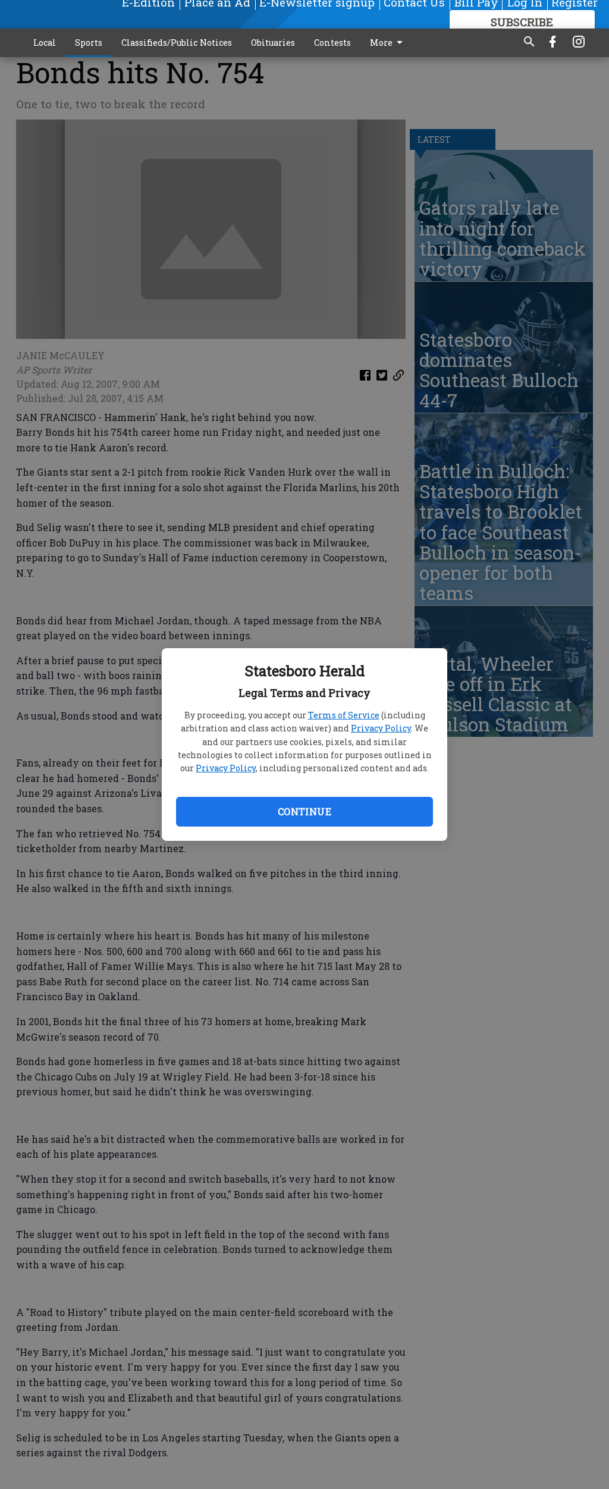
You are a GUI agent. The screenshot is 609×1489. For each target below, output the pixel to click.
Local (44, 42)
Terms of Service (343, 715)
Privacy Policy (381, 728)
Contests (332, 42)
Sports (88, 42)
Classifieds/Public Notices (176, 42)
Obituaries (273, 42)
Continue (304, 811)
